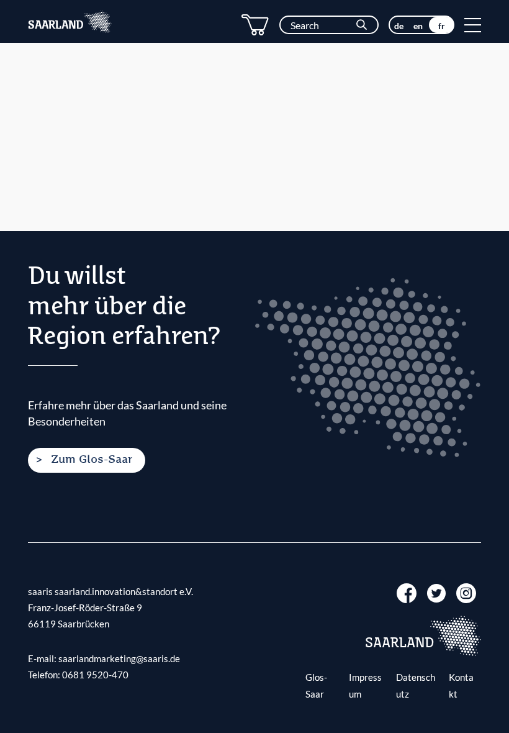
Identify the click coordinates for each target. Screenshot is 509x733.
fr (441, 25)
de (398, 25)
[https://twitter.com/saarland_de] (436, 592)
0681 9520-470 (95, 674)
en (418, 25)
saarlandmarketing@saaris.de (119, 658)
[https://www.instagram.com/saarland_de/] (466, 592)
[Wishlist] (255, 25)
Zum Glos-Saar (91, 459)
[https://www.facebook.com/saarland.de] (407, 592)
